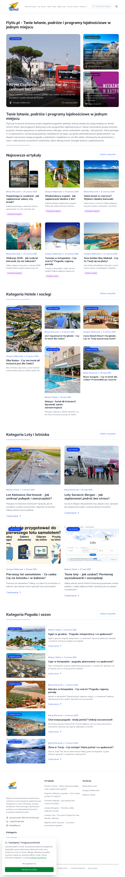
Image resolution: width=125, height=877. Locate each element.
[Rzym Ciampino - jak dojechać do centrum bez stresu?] (43, 70)
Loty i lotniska (42, 6)
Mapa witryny (92, 868)
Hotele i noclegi (51, 6)
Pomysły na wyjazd (84, 6)
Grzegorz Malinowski (53, 192)
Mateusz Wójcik (51, 397)
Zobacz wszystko (108, 154)
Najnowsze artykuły (30, 6)
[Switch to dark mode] (116, 6)
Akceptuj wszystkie (29, 869)
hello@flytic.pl (14, 825)
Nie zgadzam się (29, 864)
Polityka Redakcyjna (78, 868)
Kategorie (11, 832)
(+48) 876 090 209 (16, 821)
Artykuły (49, 780)
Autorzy (87, 780)
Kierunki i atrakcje (72, 6)
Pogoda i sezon (61, 6)
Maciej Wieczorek (13, 192)
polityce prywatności (38, 858)
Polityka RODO (62, 868)
